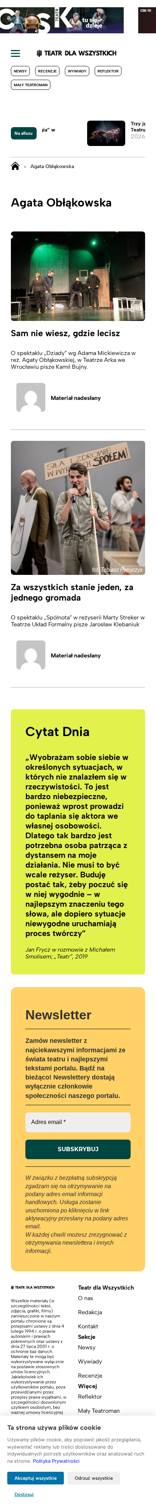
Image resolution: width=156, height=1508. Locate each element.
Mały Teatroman (31, 85)
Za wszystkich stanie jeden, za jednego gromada (72, 592)
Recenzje (47, 71)
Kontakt (88, 1326)
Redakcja (90, 1312)
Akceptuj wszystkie (36, 1478)
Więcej (87, 1386)
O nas (85, 1298)
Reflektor (108, 71)
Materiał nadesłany (76, 397)
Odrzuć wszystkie (94, 1478)
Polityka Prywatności (56, 1461)
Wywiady (77, 71)
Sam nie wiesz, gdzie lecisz (65, 333)
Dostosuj (24, 1494)
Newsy (20, 71)
